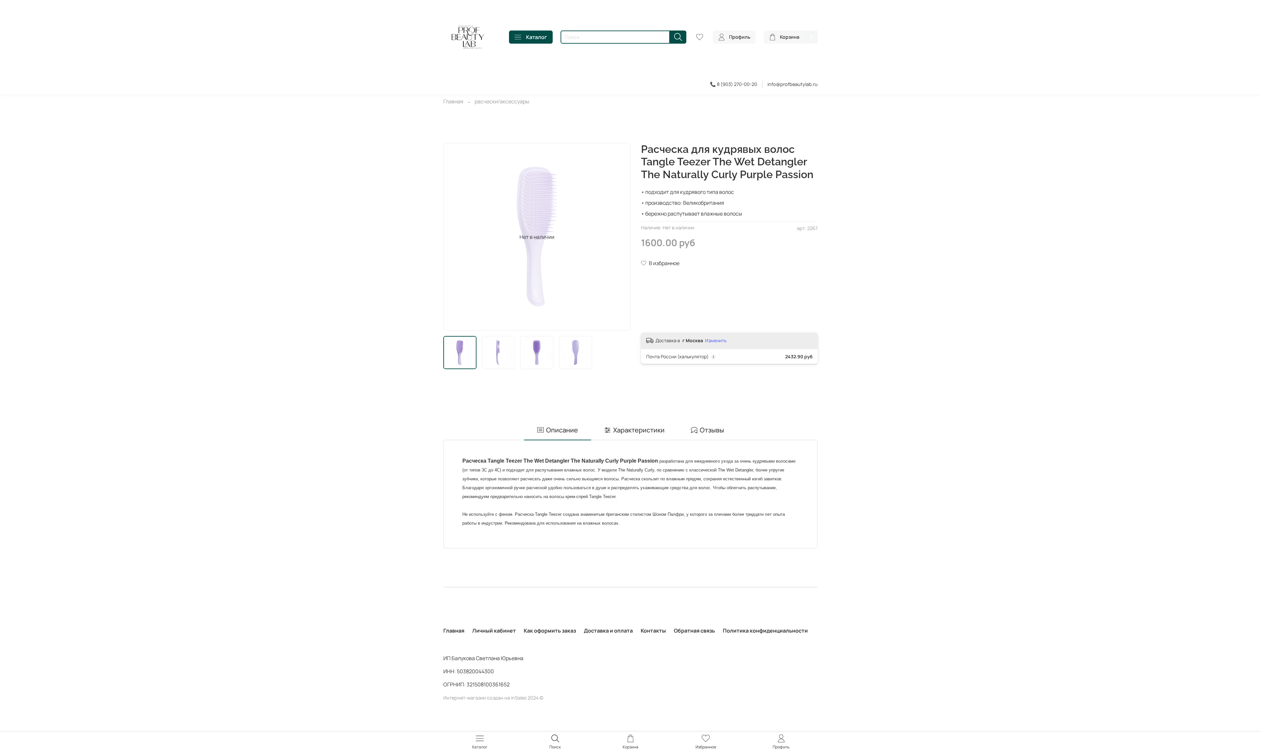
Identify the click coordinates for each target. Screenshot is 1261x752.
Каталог (536, 37)
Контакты (653, 630)
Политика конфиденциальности (765, 630)
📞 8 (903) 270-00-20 (733, 84)
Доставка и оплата (608, 630)
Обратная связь (694, 630)
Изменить (715, 341)
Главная (453, 101)
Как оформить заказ (550, 630)
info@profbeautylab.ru (792, 84)
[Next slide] (620, 237)
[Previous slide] (454, 237)
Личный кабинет (494, 630)
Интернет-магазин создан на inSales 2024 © (493, 698)
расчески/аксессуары (502, 101)
